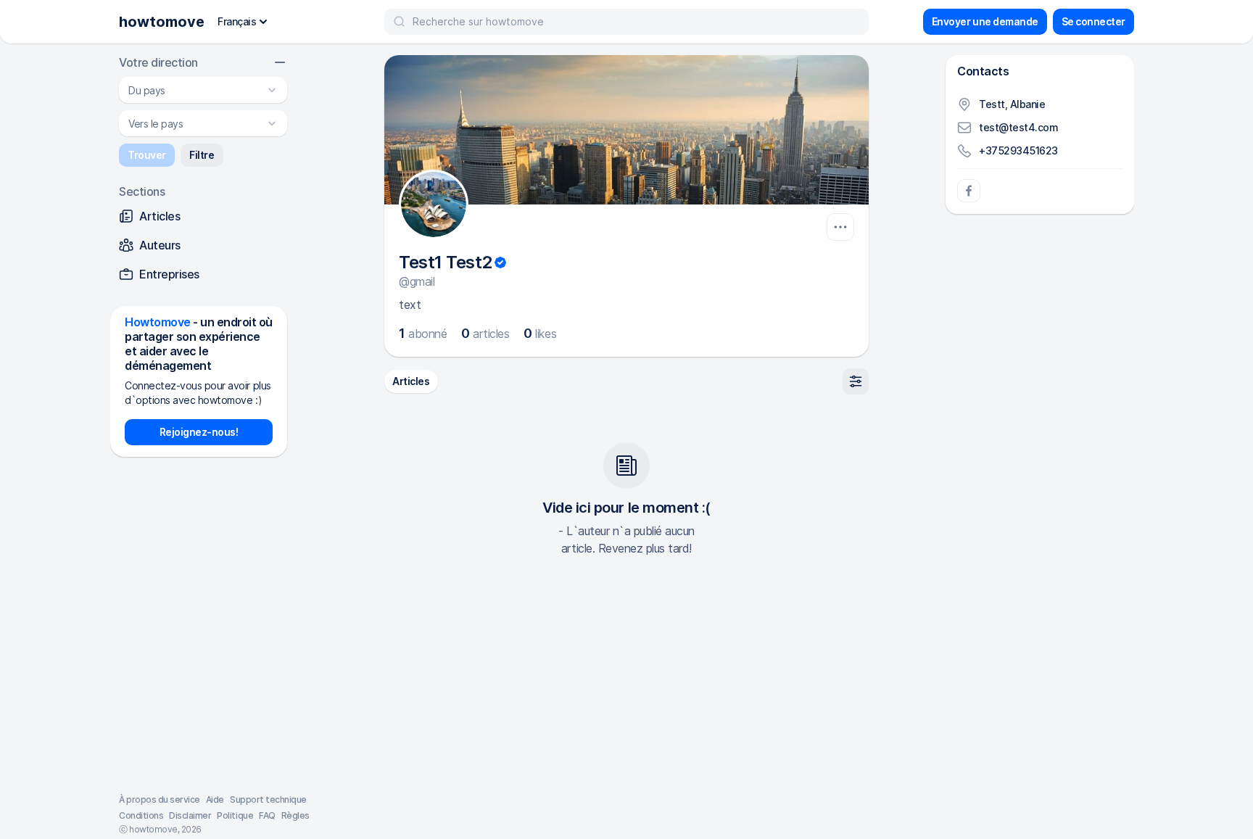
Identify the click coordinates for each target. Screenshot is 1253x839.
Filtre (201, 155)
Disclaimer (190, 815)
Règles (295, 815)
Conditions (141, 815)
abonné (423, 333)
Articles (411, 381)
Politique (235, 815)
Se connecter (1093, 21)
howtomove (161, 21)
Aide (215, 799)
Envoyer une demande (985, 21)
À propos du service (159, 799)
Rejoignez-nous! (199, 432)
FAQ (267, 815)
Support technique (268, 799)
